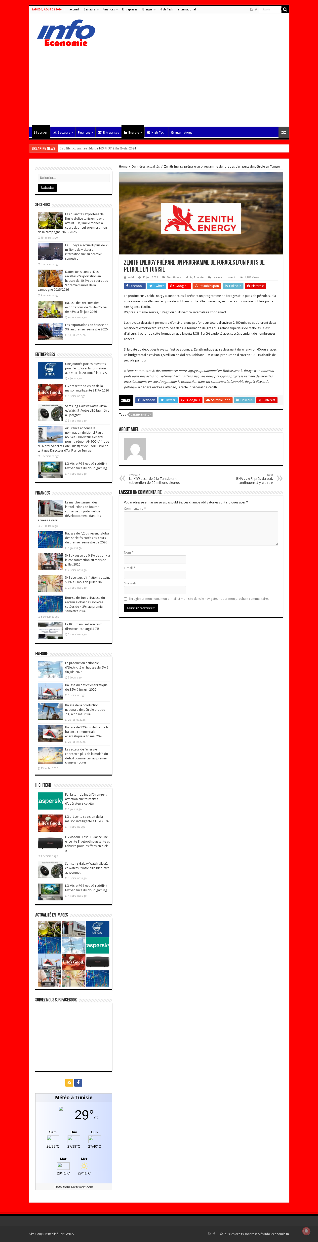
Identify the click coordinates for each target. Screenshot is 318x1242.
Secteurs (89, 9)
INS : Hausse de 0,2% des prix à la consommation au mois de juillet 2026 (87, 560)
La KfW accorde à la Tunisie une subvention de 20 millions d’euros (154, 479)
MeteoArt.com (82, 1187)
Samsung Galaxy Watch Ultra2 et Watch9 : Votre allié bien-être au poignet (87, 410)
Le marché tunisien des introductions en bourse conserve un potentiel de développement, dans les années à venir (69, 511)
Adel (131, 277)
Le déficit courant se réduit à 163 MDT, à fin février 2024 (98, 148)
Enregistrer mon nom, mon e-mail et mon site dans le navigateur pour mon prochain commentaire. (199, 599)
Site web (130, 583)
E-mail (129, 568)
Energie (147, 9)
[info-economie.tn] (64, 32)
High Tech (166, 9)
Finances (109, 9)
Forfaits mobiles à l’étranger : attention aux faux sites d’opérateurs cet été (86, 799)
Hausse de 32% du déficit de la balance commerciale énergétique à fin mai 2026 (87, 731)
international (187, 9)
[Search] (285, 9)
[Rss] (251, 10)
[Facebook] (255, 10)
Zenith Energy (141, 414)
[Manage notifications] (306, 1231)
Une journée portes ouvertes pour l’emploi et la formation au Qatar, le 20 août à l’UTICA (86, 368)
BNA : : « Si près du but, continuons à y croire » (254, 479)
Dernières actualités (146, 166)
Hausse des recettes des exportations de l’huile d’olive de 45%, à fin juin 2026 (86, 307)
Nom (128, 552)
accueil (74, 9)
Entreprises (129, 9)
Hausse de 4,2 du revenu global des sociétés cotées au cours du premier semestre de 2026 (87, 538)
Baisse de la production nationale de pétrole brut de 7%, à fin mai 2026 (85, 709)
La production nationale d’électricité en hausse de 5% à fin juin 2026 (86, 667)
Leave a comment (224, 277)
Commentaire (135, 508)
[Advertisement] (159, 84)
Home (123, 166)
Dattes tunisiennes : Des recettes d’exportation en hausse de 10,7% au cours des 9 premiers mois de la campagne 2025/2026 (73, 280)
